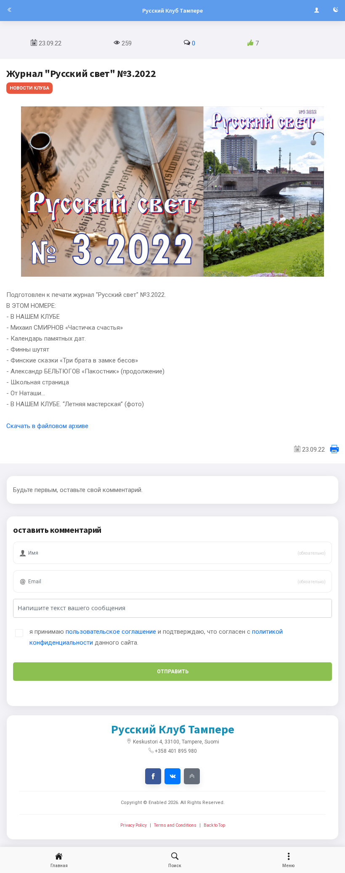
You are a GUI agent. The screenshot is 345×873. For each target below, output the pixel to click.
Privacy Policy (133, 825)
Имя (30, 540)
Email (31, 568)
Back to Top (214, 825)
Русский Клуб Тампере (172, 10)
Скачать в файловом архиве (47, 426)
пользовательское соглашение (111, 631)
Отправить (172, 672)
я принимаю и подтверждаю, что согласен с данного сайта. (156, 637)
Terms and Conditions (175, 825)
